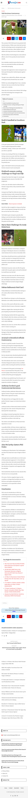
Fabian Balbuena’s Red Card (9, 109)
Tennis (22, 788)
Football (5, 603)
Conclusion (6, 116)
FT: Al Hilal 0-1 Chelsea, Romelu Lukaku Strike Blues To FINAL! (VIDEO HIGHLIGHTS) (15, 584)
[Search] (26, 2)
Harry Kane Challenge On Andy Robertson (13, 107)
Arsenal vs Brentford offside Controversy (12, 111)
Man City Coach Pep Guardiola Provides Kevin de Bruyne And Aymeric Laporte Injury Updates (14, 565)
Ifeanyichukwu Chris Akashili (12, 628)
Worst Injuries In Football (15, 204)
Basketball (16, 788)
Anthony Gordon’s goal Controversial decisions (14, 112)
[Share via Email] (24, 38)
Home (3, 8)
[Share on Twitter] (16, 38)
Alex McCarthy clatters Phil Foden (11, 114)
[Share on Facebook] (13, 38)
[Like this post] (9, 38)
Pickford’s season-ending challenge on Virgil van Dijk (13, 105)
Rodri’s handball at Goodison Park (11, 103)
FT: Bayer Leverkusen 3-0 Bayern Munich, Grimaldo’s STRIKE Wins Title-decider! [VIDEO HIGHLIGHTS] (14, 590)
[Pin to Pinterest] (20, 38)
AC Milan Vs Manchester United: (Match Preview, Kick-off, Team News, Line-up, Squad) (15, 578)
